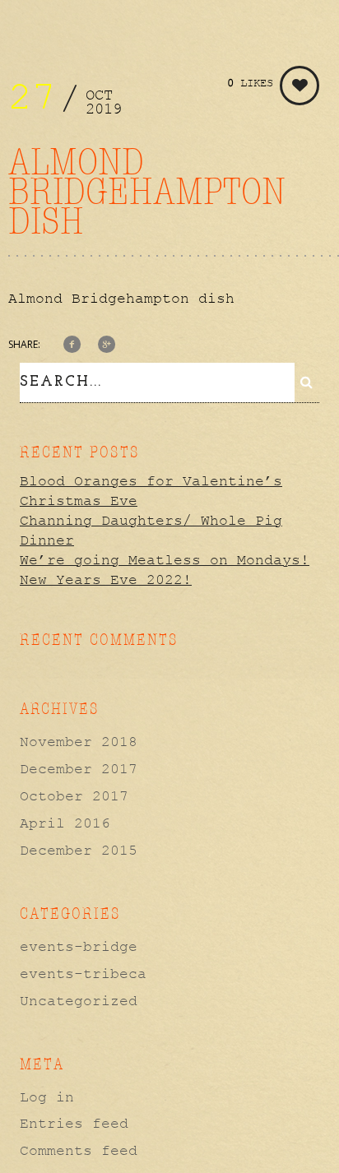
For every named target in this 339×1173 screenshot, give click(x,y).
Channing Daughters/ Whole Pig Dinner (151, 530)
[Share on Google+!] (106, 346)
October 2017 (74, 796)
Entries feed (74, 1123)
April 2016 (65, 823)
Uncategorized (78, 1001)
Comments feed (78, 1151)
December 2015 (78, 850)
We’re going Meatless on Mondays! (164, 560)
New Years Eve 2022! (106, 580)
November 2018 (78, 742)
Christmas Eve (78, 501)
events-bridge (78, 947)
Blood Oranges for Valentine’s (151, 481)
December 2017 (78, 769)
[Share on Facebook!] (72, 346)
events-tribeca (83, 974)
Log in (47, 1097)
